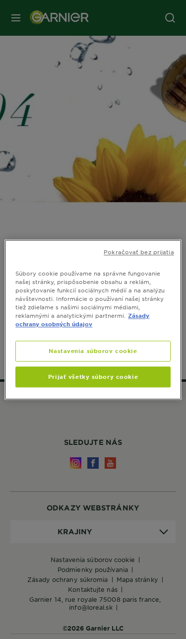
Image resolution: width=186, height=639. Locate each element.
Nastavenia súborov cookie (93, 350)
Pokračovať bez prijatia (139, 251)
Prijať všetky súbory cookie (93, 376)
